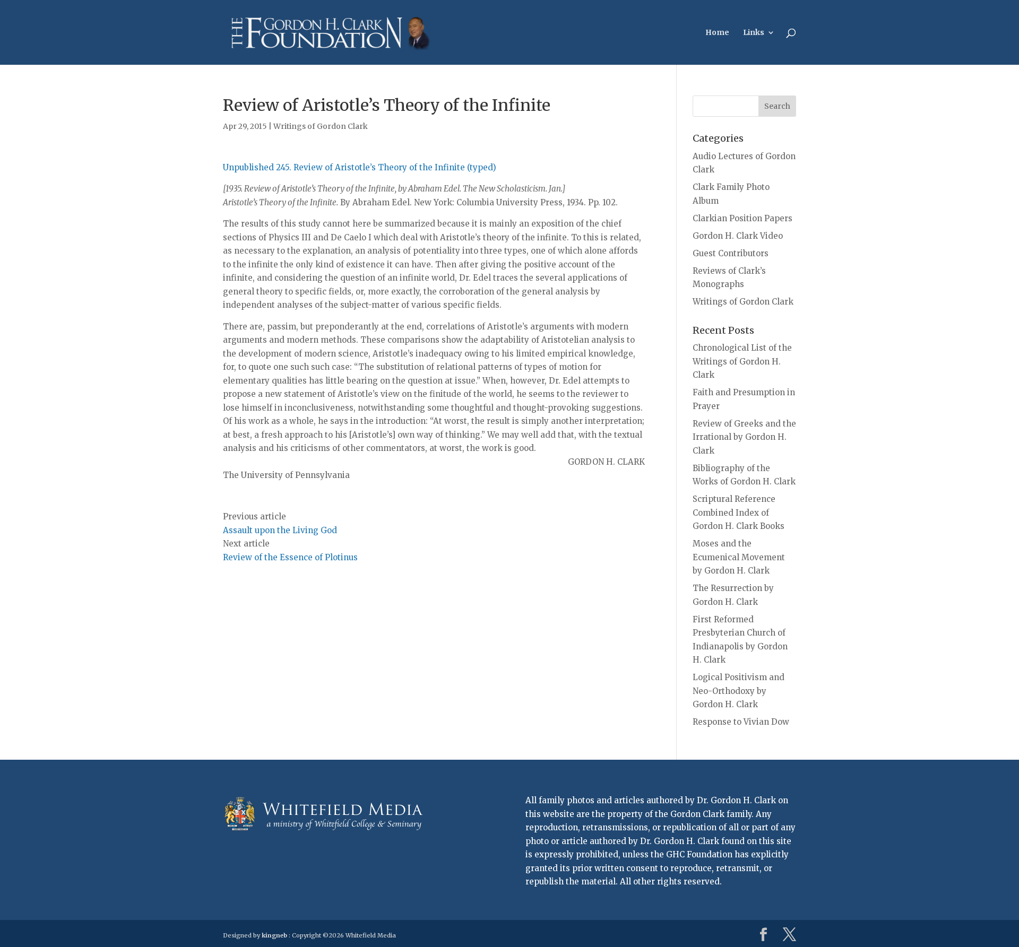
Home (717, 33)
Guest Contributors (730, 253)
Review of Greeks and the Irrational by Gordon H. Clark (744, 437)
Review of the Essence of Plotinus (290, 557)
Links (753, 33)
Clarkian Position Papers (742, 218)
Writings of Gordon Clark (320, 126)
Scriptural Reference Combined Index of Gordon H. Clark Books (738, 512)
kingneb (274, 935)
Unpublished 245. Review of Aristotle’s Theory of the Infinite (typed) (359, 167)
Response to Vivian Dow (741, 722)
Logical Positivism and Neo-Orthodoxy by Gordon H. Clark (738, 690)
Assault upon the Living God (280, 530)
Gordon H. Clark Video (738, 236)
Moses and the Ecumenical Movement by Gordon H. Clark (739, 557)
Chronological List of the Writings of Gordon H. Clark (742, 361)
